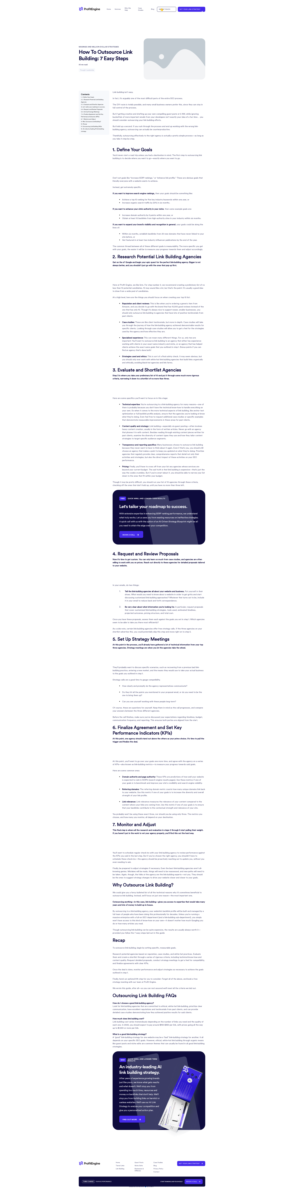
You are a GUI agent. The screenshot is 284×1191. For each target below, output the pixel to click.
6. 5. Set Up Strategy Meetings (90, 111)
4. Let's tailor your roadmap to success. (93, 107)
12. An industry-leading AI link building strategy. (92, 130)
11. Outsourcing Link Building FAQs (91, 126)
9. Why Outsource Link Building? (91, 121)
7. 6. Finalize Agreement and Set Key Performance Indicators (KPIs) (92, 115)
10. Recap (84, 124)
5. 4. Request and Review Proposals (92, 109)
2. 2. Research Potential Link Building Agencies (92, 101)
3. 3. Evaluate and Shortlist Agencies (92, 104)
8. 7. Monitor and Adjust (88, 119)
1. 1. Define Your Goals (87, 97)
